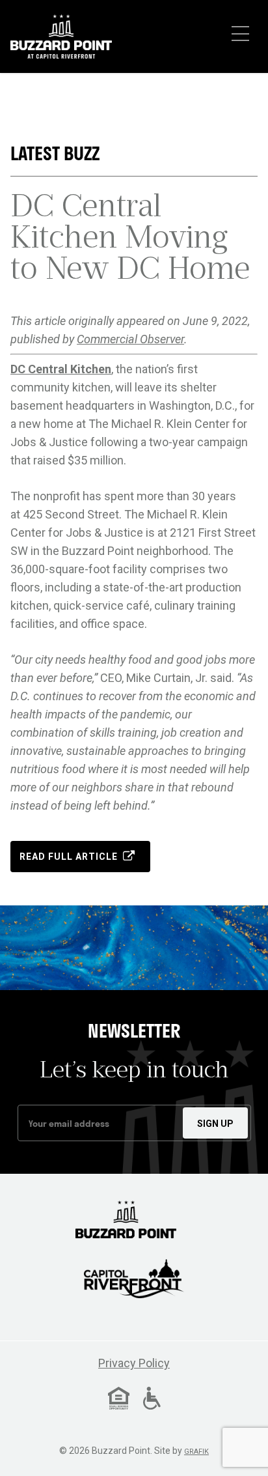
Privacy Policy (134, 1363)
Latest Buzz (55, 153)
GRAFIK (196, 1451)
